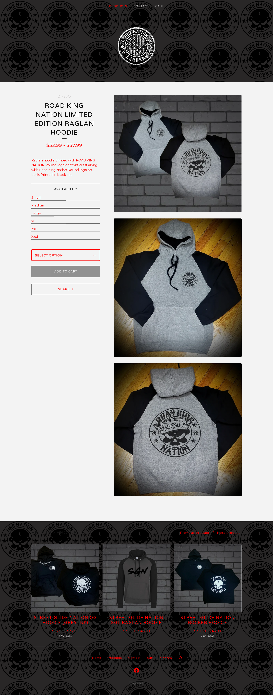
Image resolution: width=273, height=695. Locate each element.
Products (118, 6)
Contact (141, 6)
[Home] (136, 46)
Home (96, 658)
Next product (228, 533)
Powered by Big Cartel (136, 683)
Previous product (194, 533)
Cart (159, 6)
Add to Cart (65, 271)
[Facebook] (136, 670)
